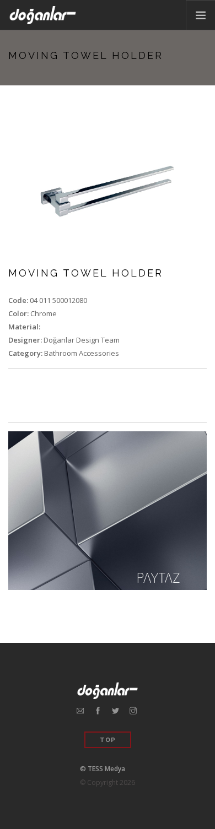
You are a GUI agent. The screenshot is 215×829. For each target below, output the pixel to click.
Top (108, 740)
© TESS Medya (102, 768)
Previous (23, 191)
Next (191, 191)
